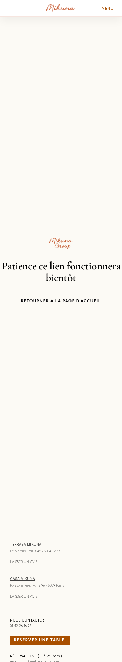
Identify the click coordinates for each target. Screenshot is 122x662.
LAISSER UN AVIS (23, 562)
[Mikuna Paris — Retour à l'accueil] (60, 8)
